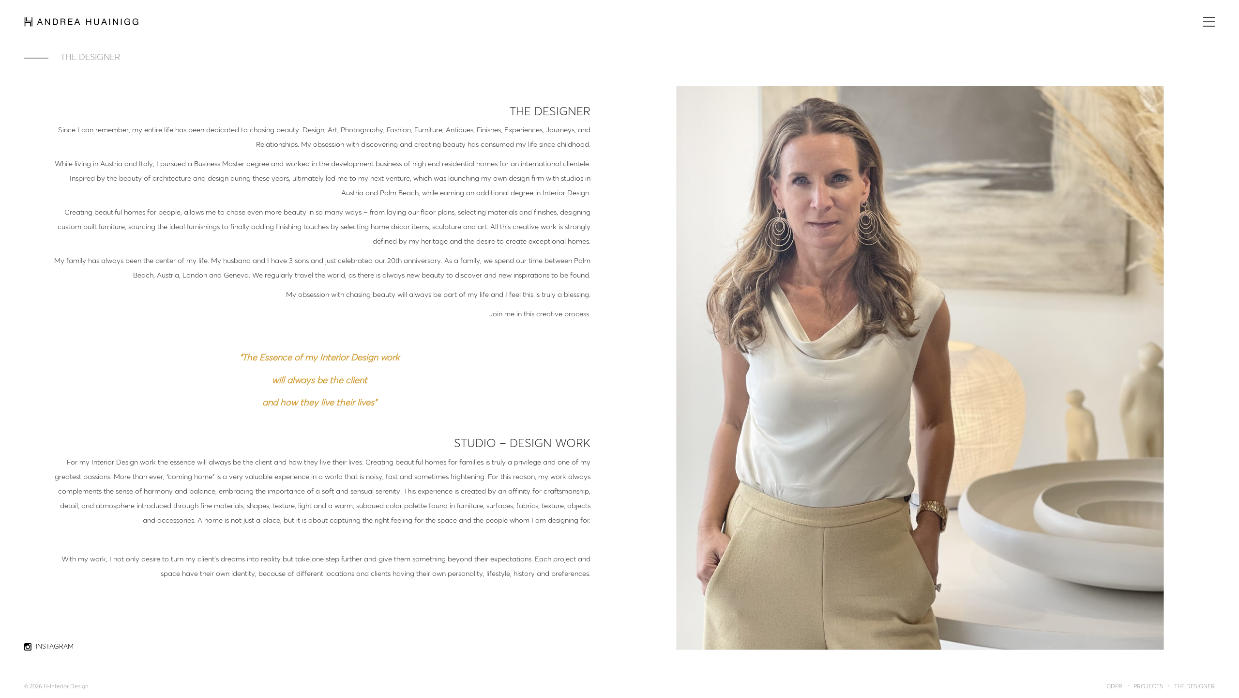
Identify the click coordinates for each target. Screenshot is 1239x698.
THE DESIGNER (1194, 687)
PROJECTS (1148, 687)
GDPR (1114, 687)
